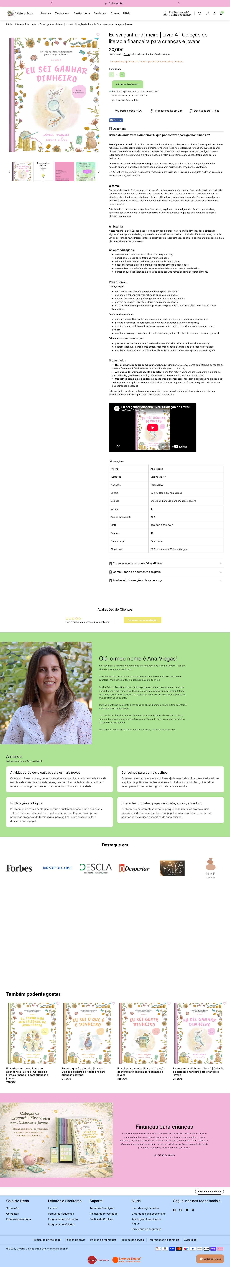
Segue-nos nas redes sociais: (197, 1201)
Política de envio (75, 1239)
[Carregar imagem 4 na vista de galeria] (85, 171)
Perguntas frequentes (61, 1213)
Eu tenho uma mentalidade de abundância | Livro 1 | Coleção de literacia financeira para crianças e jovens (27, 1073)
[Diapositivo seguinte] (179, 3)
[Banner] (19, 868)
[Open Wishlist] (214, 13)
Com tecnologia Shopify (55, 1248)
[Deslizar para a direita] (99, 171)
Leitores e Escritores (65, 1201)
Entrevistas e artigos (18, 1219)
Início (9, 24)
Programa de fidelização (63, 1219)
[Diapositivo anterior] (51, 3)
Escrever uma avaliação (142, 620)
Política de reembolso (103, 1239)
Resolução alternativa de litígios (146, 1221)
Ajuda (136, 1201)
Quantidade (115, 69)
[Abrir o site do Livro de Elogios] (127, 1260)
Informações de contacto (164, 1239)
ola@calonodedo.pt (180, 14)
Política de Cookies (101, 1219)
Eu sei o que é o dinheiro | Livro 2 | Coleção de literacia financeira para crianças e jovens (83, 1072)
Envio (127, 54)
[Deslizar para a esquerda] (9, 171)
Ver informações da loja (125, 100)
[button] (200, 13)
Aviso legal (190, 1239)
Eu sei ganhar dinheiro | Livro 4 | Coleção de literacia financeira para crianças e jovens (198, 1072)
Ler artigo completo (164, 1155)
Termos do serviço (133, 1239)
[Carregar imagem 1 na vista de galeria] (22, 171)
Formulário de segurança (146, 1229)
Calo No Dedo (17, 1201)
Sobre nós (12, 1208)
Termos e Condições (102, 1208)
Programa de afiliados (61, 1224)
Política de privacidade (47, 1239)
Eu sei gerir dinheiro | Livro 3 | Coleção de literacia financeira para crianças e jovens (141, 1072)
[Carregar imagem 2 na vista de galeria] (43, 171)
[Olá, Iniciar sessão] (207, 13)
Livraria (52, 1208)
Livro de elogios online (145, 1208)
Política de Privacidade (104, 1213)
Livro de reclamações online (148, 1213)
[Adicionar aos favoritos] (98, 34)
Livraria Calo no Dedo (29, 1248)
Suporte (96, 1201)
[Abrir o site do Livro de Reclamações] (98, 1259)
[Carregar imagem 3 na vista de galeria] (64, 171)
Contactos (12, 1213)
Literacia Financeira (25, 24)
